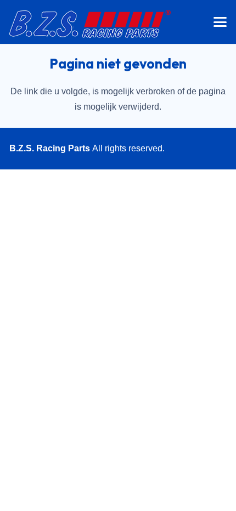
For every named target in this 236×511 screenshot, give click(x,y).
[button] (220, 22)
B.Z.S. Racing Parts (49, 148)
